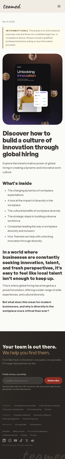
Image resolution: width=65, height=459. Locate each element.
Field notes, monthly (14, 374)
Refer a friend (18, 431)
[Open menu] (59, 6)
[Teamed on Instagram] (9, 440)
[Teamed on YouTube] (15, 440)
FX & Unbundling (34, 409)
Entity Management (11, 419)
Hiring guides (20, 424)
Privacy (33, 435)
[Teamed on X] (26, 440)
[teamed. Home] (12, 6)
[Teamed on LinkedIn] (4, 440)
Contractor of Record (42, 415)
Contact (24, 435)
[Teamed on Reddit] (32, 440)
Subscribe (53, 380)
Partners (6, 431)
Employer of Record (22, 415)
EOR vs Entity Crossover (49, 405)
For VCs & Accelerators (37, 431)
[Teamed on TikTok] (21, 440)
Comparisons (35, 424)
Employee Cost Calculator (25, 405)
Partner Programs (30, 419)
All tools (48, 409)
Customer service (10, 435)
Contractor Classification (13, 409)
